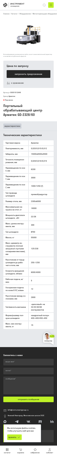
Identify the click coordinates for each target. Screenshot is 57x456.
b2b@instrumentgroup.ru (18, 410)
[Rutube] (40, 421)
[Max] (5, 421)
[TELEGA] (16, 421)
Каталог (14, 14)
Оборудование (25, 14)
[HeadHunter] (52, 421)
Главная (6, 14)
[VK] (28, 421)
